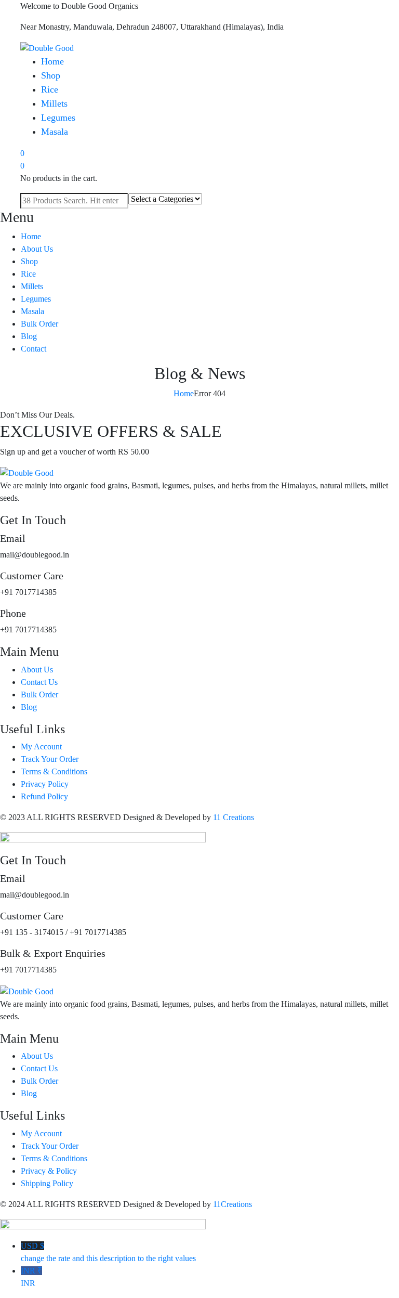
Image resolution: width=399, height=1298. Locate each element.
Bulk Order (39, 323)
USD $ (108, 1252)
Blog (29, 336)
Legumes (58, 117)
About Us (37, 248)
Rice (49, 89)
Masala (54, 131)
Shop (50, 75)
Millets (54, 103)
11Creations (232, 1204)
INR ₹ (31, 1277)
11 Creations (233, 817)
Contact (33, 348)
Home (52, 61)
